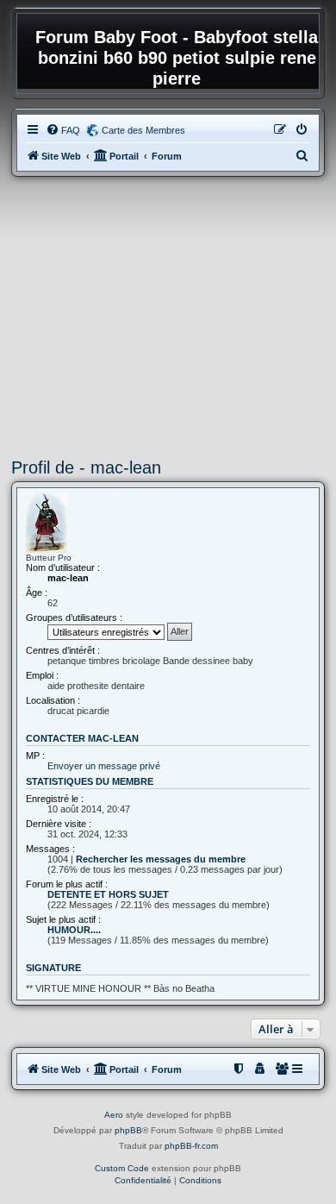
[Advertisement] (168, 317)
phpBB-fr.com (191, 1146)
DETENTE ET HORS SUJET (108, 894)
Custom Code (122, 1168)
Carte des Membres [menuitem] (143, 130)
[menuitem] (63, 130)
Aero (113, 1114)
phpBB (128, 1130)
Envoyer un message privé (103, 766)
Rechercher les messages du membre (161, 859)
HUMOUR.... (74, 930)
